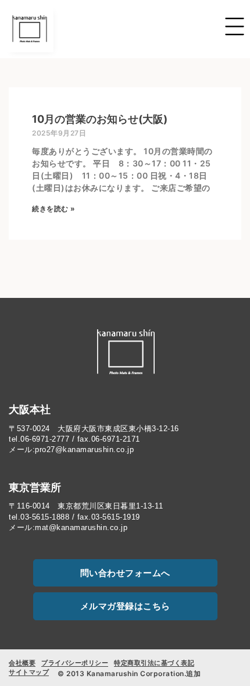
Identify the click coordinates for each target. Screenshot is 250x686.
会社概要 (22, 663)
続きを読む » (54, 208)
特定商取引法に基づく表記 (154, 663)
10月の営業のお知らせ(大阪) (99, 119)
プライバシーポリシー (74, 663)
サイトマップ (29, 672)
